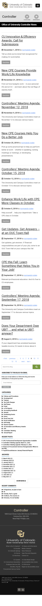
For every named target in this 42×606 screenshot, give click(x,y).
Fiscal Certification (9, 420)
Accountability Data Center (30, 562)
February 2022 (7, 460)
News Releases (26, 551)
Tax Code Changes (9, 402)
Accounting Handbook (10, 410)
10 (34, 358)
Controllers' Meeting (10, 430)
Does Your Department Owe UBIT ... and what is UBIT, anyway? (20, 329)
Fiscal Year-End (8, 418)
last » (29, 361)
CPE (5, 428)
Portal (5, 406)
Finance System (8, 424)
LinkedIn (23, 589)
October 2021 (7, 468)
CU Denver (17, 553)
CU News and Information (29, 546)
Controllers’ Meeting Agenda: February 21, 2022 (17, 444)
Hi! (4, 491)
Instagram (19, 589)
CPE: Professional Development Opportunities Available (20, 440)
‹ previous (12, 358)
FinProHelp (7, 422)
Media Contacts (26, 548)
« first (5, 358)
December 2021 (8, 464)
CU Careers (16, 559)
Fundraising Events (9, 414)
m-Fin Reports (8, 408)
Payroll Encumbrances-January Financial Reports (18, 450)
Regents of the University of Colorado (13, 580)
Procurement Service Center (11, 569)
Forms (5, 416)
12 (12, 361)
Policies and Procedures (11, 396)
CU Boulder (17, 548)
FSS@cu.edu (25, 518)
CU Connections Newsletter (12, 562)
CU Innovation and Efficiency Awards (15, 426)
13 (16, 361)
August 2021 (7, 472)
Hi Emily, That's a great (10, 494)
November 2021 (8, 466)
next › (23, 361)
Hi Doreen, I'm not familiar (11, 498)
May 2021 (6, 476)
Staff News (7, 404)
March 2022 (6, 458)
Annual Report (8, 432)
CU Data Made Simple (28, 559)
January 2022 (7, 462)
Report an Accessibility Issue (30, 567)
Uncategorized (8, 398)
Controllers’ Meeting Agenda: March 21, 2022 (16, 442)
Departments (36, 19)
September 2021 (8, 470)
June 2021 (6, 474)
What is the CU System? (13, 546)
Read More (6, 62)
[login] (7, 582)
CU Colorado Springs (14, 551)
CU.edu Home (27, 19)
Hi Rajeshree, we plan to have (12, 489)
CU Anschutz (16, 555)
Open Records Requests (29, 553)
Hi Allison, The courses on (11, 496)
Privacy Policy (29, 580)
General (6, 412)
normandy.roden (28, 50)
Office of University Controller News (19, 24)
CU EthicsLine (26, 564)
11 (38, 358)
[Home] (17, 8)
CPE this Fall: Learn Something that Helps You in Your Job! (20, 265)
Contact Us (25, 555)
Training (6, 400)
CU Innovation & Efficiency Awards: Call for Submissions (19, 40)
